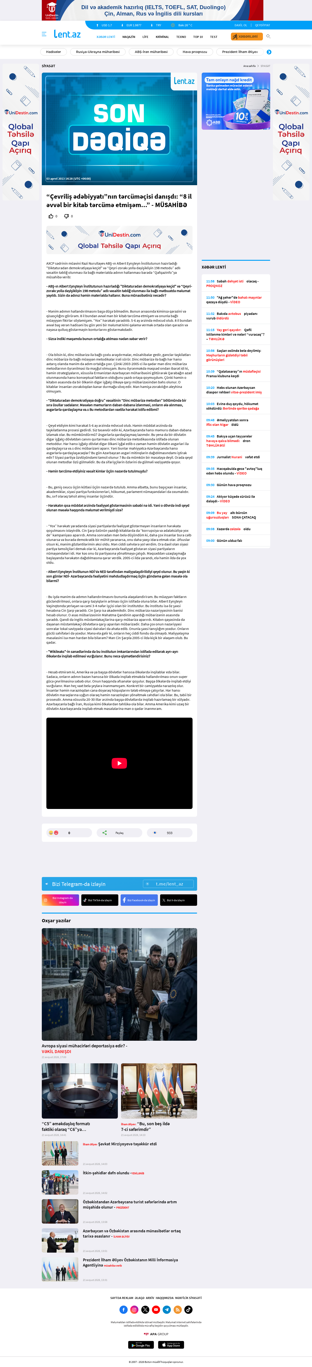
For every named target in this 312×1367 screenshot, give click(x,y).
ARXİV (150, 1298)
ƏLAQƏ (139, 1298)
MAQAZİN (128, 37)
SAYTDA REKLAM (121, 1298)
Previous (43, 52)
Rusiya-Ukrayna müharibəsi (98, 52)
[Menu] (44, 34)
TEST (213, 37)
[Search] (268, 36)
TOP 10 (198, 37)
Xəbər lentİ (106, 37)
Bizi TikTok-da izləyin (100, 900)
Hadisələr (53, 52)
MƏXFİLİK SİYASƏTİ (188, 1298)
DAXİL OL (241, 25)
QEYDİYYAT (262, 25)
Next (269, 52)
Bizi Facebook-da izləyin (141, 900)
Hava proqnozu (195, 52)
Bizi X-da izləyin (176, 900)
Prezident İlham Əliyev (240, 52)
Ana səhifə (249, 66)
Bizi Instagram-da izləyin (63, 900)
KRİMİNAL (162, 37)
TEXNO (181, 37)
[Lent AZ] (67, 34)
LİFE (145, 37)
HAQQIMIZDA (165, 1298)
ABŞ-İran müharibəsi (151, 52)
